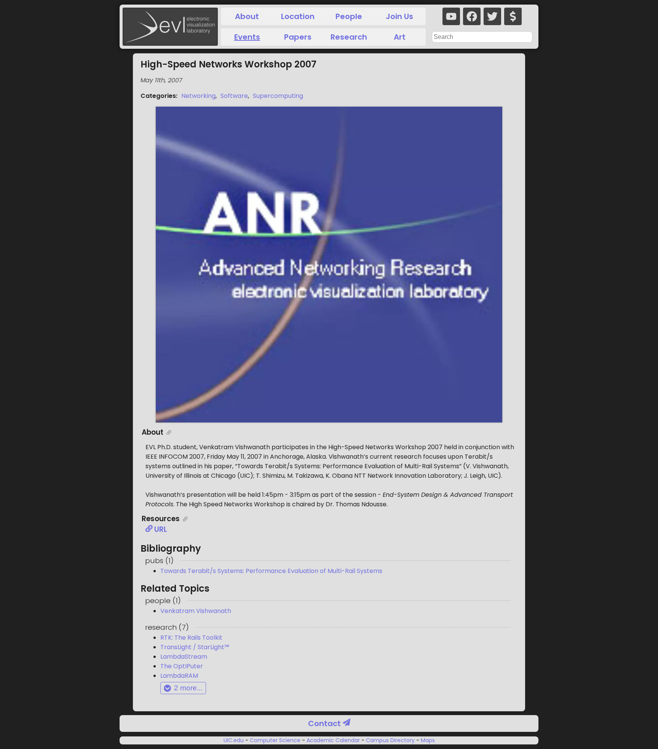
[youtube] (451, 16)
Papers (297, 37)
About (247, 16)
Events (247, 37)
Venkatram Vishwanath (195, 611)
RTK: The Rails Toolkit (191, 637)
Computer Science (275, 740)
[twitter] (492, 16)
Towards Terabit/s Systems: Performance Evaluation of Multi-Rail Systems (271, 571)
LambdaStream (183, 656)
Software (234, 95)
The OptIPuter (181, 666)
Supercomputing (278, 95)
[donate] (513, 16)
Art (400, 37)
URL (160, 529)
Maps (427, 740)
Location (298, 16)
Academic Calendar (333, 740)
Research (349, 37)
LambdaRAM (179, 675)
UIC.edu (234, 740)
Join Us (399, 16)
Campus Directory (390, 740)
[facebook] (472, 16)
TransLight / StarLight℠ (194, 647)
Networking (198, 95)
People (348, 16)
